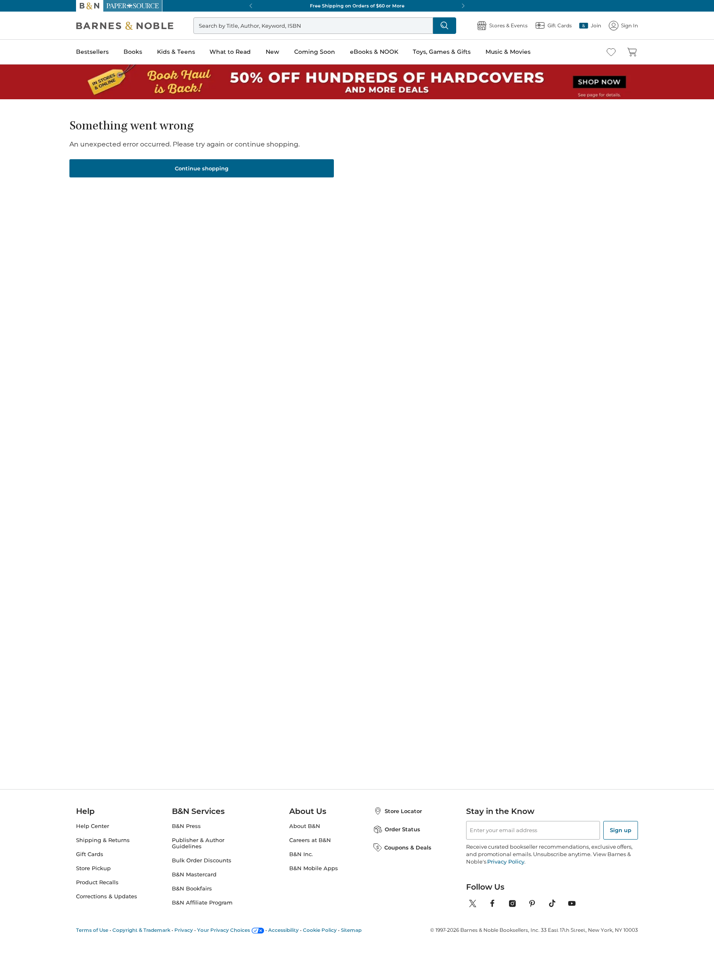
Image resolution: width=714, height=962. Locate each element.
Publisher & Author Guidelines (198, 843)
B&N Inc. (301, 854)
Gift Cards (89, 854)
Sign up (620, 830)
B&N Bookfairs (192, 888)
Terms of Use (92, 930)
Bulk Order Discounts (201, 860)
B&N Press (186, 826)
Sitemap (351, 930)
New (272, 51)
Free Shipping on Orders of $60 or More (357, 6)
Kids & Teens (176, 51)
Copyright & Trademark (141, 930)
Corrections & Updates (106, 896)
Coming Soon (314, 51)
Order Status (402, 829)
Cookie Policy (320, 930)
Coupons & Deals (407, 847)
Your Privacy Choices (223, 930)
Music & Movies (508, 51)
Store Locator (403, 811)
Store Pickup (93, 868)
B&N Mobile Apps (313, 868)
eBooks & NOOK (374, 51)
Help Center (92, 826)
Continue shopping (201, 168)
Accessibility (283, 930)
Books (133, 51)
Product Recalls (97, 882)
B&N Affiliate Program (202, 903)
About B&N (304, 826)
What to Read (230, 51)
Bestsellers (92, 51)
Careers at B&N (310, 840)
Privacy (183, 930)
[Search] (444, 25)
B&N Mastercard (194, 874)
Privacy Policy (505, 861)
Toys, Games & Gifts (442, 51)
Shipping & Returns (103, 840)
